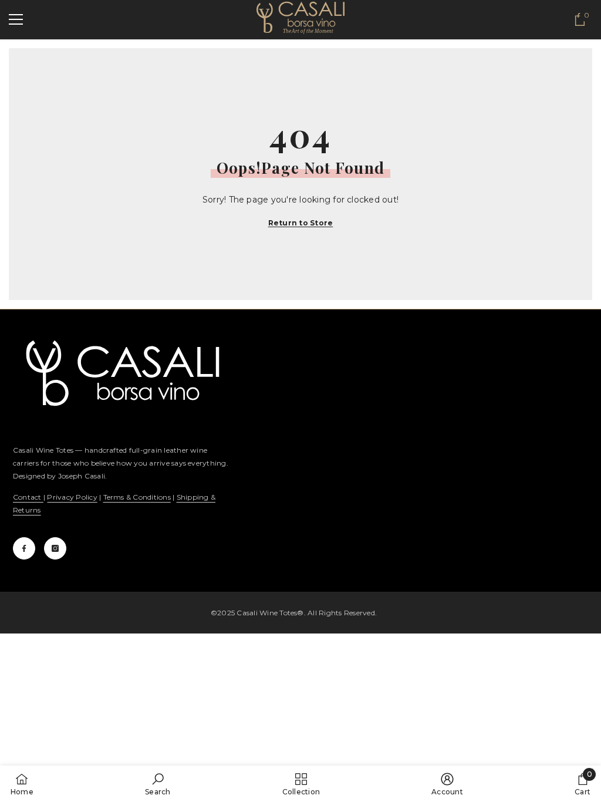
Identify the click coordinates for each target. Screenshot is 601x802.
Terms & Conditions (137, 497)
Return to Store (300, 222)
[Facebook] (24, 548)
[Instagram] (55, 548)
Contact (28, 497)
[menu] (16, 19)
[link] (157, 784)
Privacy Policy (72, 497)
